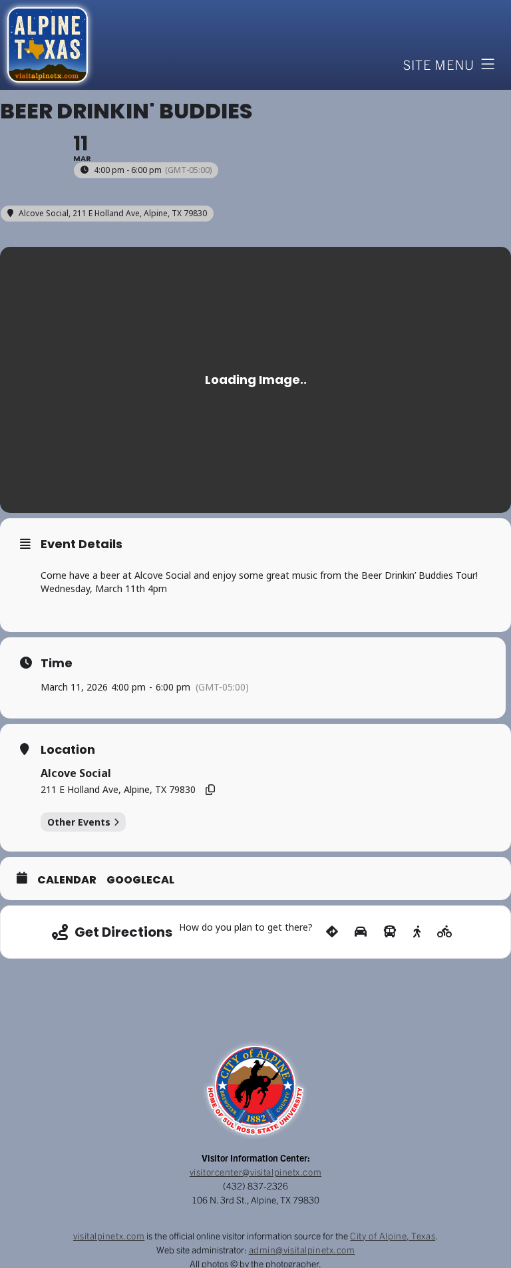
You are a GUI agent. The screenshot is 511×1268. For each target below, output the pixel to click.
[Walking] (417, 932)
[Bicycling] (444, 932)
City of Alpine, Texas (392, 1235)
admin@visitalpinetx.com (302, 1249)
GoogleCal (140, 880)
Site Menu (438, 64)
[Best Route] (332, 932)
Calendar (66, 880)
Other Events (78, 822)
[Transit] (390, 932)
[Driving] (360, 932)
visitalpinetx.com (109, 1235)
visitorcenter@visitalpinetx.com (255, 1172)
